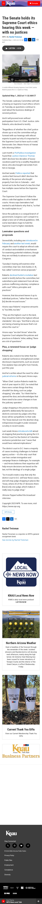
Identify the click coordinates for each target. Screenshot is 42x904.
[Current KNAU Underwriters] (21, 751)
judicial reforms (9, 376)
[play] (3, 901)
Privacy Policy (9, 855)
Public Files (8, 860)
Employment (9, 865)
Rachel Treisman (15, 37)
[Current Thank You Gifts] (21, 700)
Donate (35, 3)
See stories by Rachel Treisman (15, 540)
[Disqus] (21, 795)
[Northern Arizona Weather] (21, 624)
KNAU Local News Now (21, 595)
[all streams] (39, 901)
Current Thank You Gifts (21, 729)
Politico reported (22, 173)
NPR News (8, 512)
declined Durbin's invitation (21, 275)
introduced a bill (25, 431)
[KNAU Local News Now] (21, 572)
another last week (22, 243)
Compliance (8, 870)
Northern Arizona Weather (21, 643)
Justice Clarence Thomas (23, 156)
